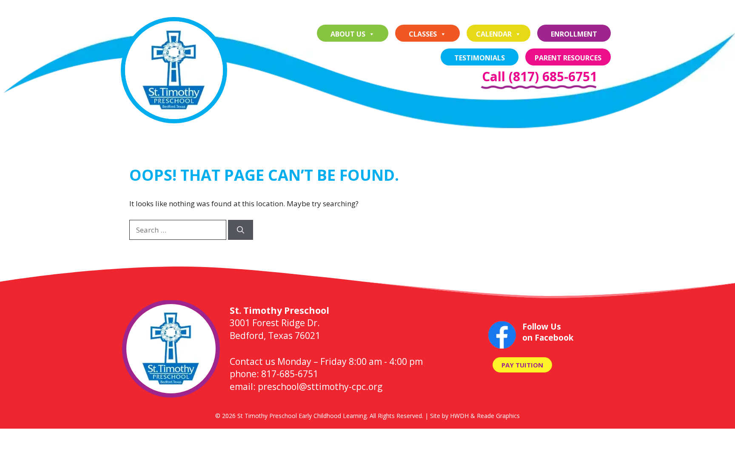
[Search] (240, 230)
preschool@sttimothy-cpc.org (320, 387)
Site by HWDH (449, 416)
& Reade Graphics (495, 416)
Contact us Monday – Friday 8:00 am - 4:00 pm (326, 361)
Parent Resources (568, 58)
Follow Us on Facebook (547, 332)
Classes (423, 34)
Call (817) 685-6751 (539, 76)
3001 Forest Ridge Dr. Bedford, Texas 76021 (279, 322)
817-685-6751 (289, 374)
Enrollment (574, 34)
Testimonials (479, 58)
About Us (347, 34)
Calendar (494, 34)
